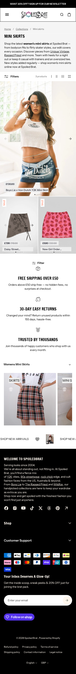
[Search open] (61, 14)
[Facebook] (6, 508)
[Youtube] (23, 508)
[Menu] (7, 14)
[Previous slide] (6, 138)
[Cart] (69, 14)
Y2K (9, 476)
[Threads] (49, 508)
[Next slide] (70, 138)
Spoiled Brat (31, 637)
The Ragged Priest (36, 484)
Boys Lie (16, 484)
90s (23, 476)
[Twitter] (40, 508)
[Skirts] (30, 399)
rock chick (47, 476)
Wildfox (58, 484)
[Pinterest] (57, 508)
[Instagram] (14, 508)
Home (7, 29)
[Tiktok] (32, 508)
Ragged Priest (12, 55)
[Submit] (67, 600)
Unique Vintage (59, 51)
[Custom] (66, 508)
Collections (22, 29)
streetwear (32, 476)
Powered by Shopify (49, 637)
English (30, 662)
